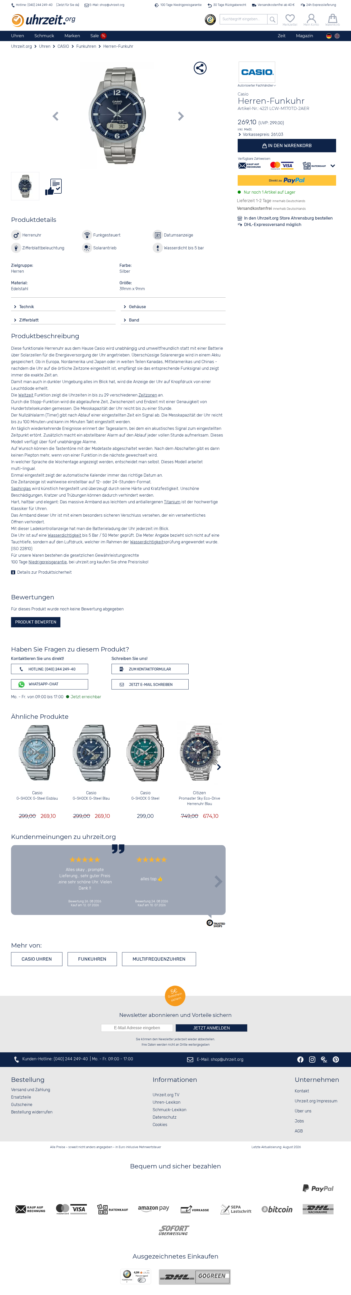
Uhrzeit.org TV (166, 1095)
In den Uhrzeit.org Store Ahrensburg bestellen (288, 218)
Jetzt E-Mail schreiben (150, 685)
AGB (299, 1131)
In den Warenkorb (289, 145)
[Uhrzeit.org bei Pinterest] (335, 1059)
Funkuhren (92, 959)
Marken (72, 35)
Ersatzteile (21, 1097)
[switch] (142, 1280)
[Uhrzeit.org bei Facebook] (300, 1059)
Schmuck (44, 35)
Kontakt (302, 1091)
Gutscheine (21, 1105)
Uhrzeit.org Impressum (316, 1101)
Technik (27, 306)
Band (134, 320)
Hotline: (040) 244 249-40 (34, 5)
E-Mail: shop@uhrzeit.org (106, 5)
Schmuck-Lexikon (169, 1110)
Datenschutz (165, 1117)
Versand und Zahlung (30, 1090)
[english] (337, 36)
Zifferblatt (29, 320)
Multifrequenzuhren (159, 959)
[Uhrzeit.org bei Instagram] (312, 1059)
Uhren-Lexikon (166, 1102)
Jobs (299, 1121)
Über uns (303, 1111)
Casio (37, 793)
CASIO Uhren (37, 959)
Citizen (199, 793)
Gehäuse (138, 306)
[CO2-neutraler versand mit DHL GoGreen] (195, 1277)
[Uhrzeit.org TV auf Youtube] (324, 1059)
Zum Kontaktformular (149, 669)
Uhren (17, 35)
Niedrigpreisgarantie (48, 562)
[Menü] (148, 1272)
